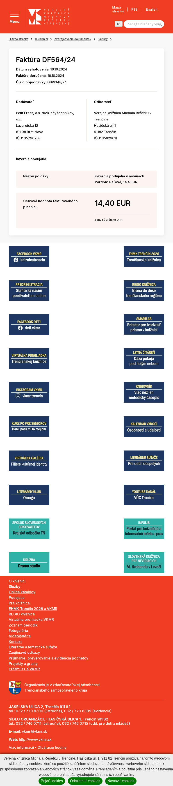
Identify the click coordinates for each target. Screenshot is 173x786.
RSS (134, 9)
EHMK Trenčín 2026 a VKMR (33, 608)
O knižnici (41, 39)
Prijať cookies (52, 781)
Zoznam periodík (23, 625)
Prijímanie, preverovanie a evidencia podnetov (48, 658)
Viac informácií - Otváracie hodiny (37, 747)
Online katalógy (22, 592)
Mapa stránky (118, 9)
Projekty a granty (23, 663)
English (151, 9)
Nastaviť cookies (120, 781)
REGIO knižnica (22, 614)
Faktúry (103, 39)
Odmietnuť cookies (85, 781)
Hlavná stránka (18, 39)
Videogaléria (20, 636)
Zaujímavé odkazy (24, 652)
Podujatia (17, 597)
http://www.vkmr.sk (35, 739)
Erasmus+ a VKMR (24, 669)
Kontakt (15, 641)
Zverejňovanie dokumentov (72, 39)
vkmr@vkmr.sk (34, 731)
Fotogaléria (18, 630)
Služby (14, 586)
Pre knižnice (19, 603)
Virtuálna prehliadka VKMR (31, 619)
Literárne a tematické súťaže (33, 647)
